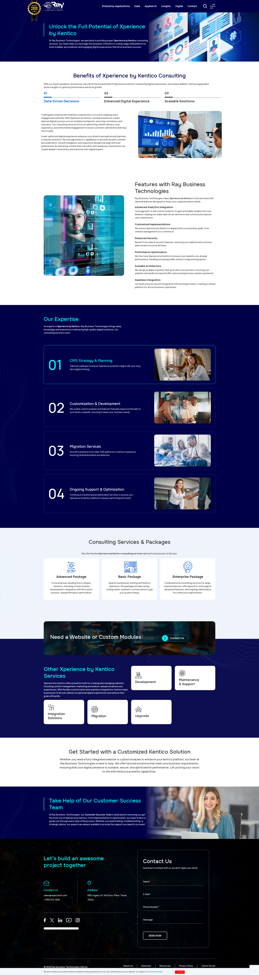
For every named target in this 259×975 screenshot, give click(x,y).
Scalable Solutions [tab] (180, 101)
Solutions (146, 965)
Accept (179, 972)
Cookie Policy (157, 971)
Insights (166, 6)
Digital (179, 6)
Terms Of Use (208, 965)
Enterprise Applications (116, 6)
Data (137, 6)
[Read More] (45, 920)
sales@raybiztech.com (55, 895)
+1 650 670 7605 (52, 899)
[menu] (212, 6)
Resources (165, 965)
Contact (192, 6)
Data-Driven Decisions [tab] (61, 101)
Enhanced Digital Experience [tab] (126, 101)
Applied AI (151, 6)
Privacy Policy (186, 965)
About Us (128, 965)
